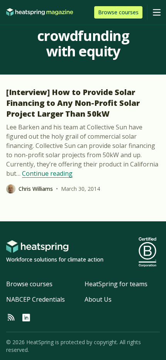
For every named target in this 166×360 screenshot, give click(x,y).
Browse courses (29, 284)
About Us (98, 299)
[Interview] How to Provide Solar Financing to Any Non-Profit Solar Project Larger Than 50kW (73, 103)
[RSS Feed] (10, 318)
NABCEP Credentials (35, 299)
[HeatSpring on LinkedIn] (26, 318)
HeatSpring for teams (116, 284)
